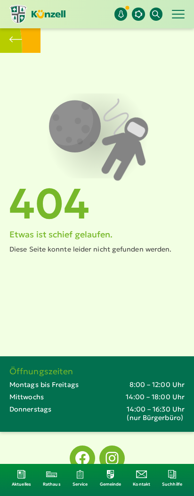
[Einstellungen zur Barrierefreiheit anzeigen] (138, 14)
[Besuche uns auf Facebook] (82, 458)
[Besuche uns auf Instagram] (112, 458)
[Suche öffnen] (156, 14)
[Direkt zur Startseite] (37, 14)
